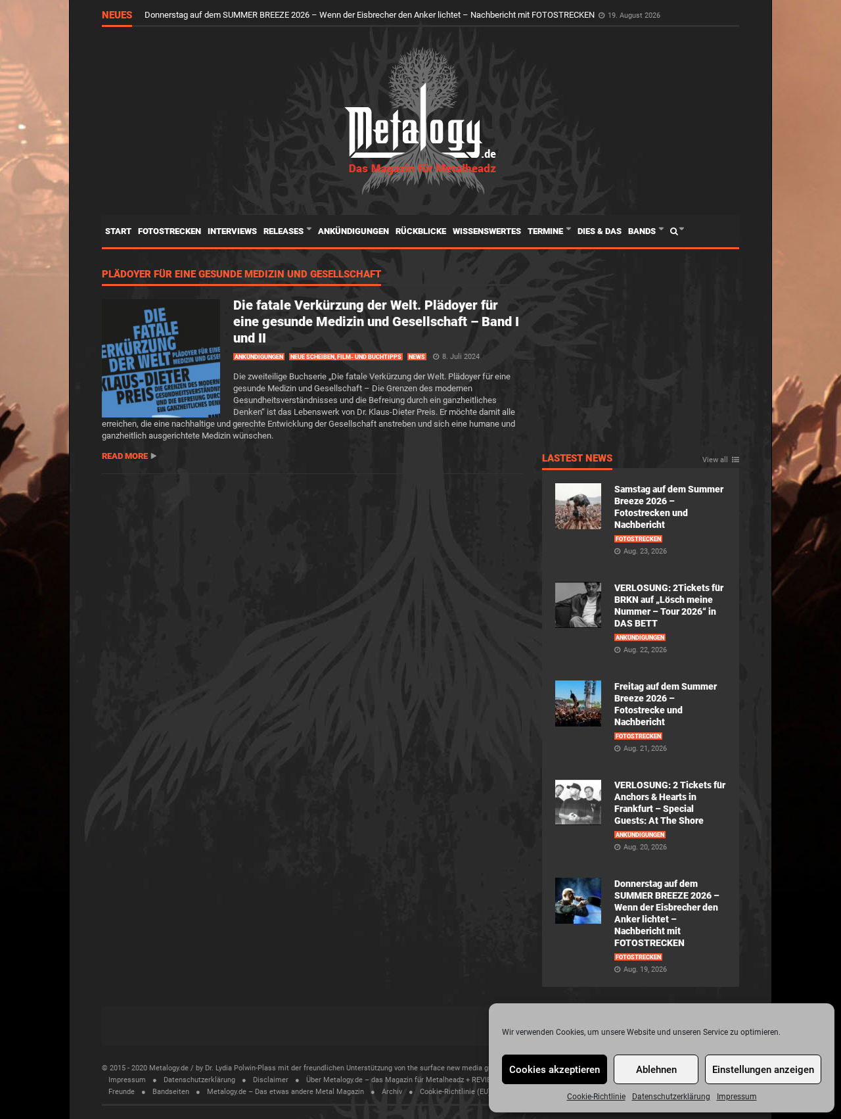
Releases (284, 231)
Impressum (737, 1096)
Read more (125, 456)
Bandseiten (170, 1091)
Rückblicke (421, 231)
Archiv (392, 1091)
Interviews (232, 231)
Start (118, 231)
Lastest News (577, 459)
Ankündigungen (353, 231)
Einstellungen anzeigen (763, 1070)
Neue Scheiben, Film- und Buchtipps (345, 357)
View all (715, 460)
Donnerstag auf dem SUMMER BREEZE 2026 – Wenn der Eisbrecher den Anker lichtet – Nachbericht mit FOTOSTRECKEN (371, 15)
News (417, 357)
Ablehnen (656, 1070)
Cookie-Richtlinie (596, 1096)
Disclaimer (270, 1080)
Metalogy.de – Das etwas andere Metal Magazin (285, 1091)
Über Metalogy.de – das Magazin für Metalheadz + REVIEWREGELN (415, 1080)
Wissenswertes (487, 231)
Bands (643, 231)
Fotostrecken (169, 231)
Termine (546, 231)
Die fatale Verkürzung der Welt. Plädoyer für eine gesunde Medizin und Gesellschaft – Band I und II (376, 321)
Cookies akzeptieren (554, 1070)
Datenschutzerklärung (671, 1096)
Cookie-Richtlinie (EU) (455, 1091)
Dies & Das (600, 231)
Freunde (121, 1091)
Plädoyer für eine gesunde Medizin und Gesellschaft (241, 275)
